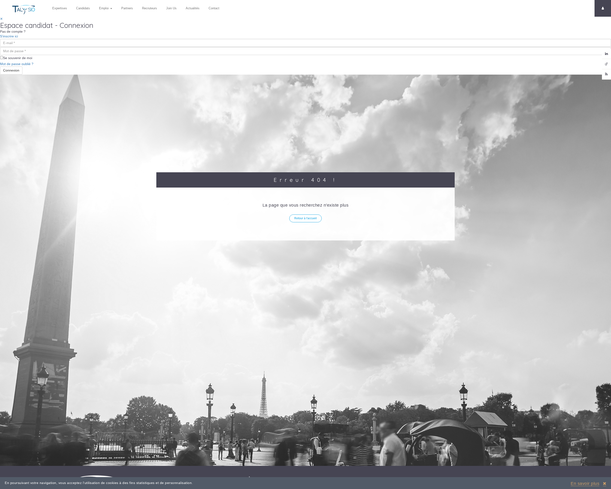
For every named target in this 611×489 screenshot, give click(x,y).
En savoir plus (585, 483)
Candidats (83, 8)
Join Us (171, 8)
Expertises (59, 8)
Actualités (193, 8)
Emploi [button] (104, 8)
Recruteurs (149, 8)
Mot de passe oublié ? (16, 64)
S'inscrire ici (9, 36)
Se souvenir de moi (17, 58)
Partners (127, 8)
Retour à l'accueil (305, 218)
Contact (214, 8)
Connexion (11, 70)
